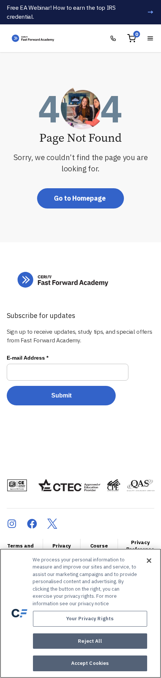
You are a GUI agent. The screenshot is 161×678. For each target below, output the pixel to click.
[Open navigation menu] (150, 38)
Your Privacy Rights (89, 618)
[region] (80, 613)
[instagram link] (12, 524)
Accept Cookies (90, 663)
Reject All (89, 641)
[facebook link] (32, 524)
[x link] (52, 524)
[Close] (149, 560)
